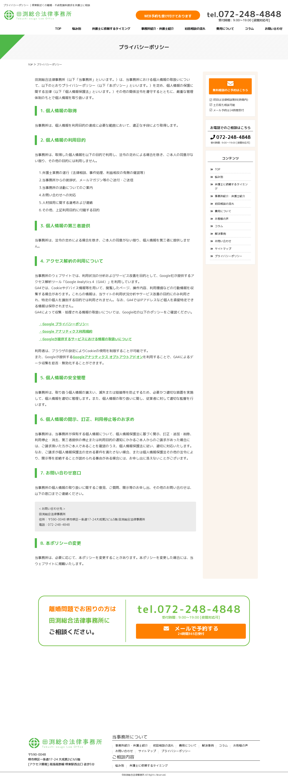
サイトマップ (223, 249)
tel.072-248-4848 (189, 609)
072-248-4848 (244, 14)
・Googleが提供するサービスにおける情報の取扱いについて (85, 339)
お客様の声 (222, 219)
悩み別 (76, 29)
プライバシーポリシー (228, 256)
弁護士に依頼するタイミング (111, 29)
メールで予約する (193, 630)
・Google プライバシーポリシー (64, 324)
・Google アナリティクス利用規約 (65, 331)
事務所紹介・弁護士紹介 (157, 29)
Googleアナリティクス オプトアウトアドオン (108, 357)
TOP (58, 29)
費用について (225, 29)
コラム (249, 29)
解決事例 (220, 234)
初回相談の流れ (195, 29)
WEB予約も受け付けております (168, 16)
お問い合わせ (274, 29)
